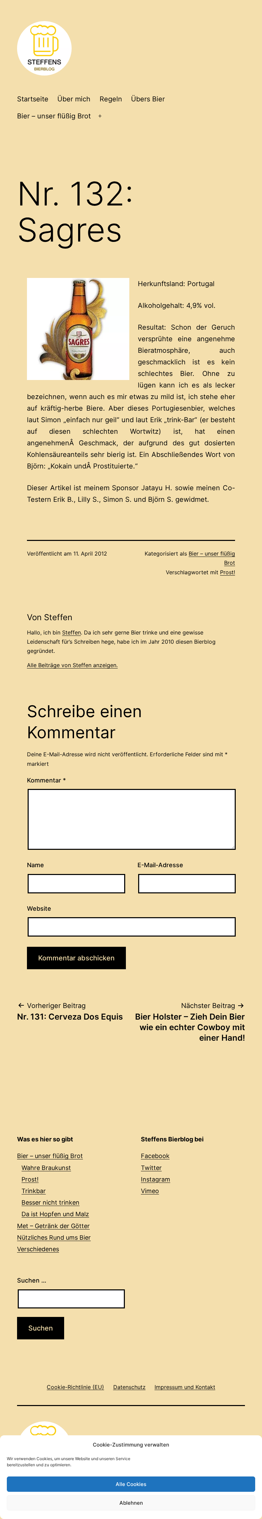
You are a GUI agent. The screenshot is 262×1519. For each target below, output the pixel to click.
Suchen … (31, 1280)
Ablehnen (131, 1503)
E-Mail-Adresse (160, 865)
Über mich (73, 99)
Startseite (32, 99)
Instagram (155, 1179)
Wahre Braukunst (46, 1167)
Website (39, 908)
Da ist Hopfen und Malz (55, 1214)
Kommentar (46, 780)
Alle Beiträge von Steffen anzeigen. (72, 665)
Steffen (71, 632)
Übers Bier (148, 99)
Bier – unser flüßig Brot (54, 116)
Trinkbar (33, 1190)
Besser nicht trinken (50, 1202)
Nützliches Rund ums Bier (54, 1237)
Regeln (111, 99)
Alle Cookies (131, 1484)
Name (35, 865)
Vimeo (150, 1190)
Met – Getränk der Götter (53, 1225)
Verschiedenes (38, 1249)
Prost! (227, 572)
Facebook (155, 1155)
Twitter (151, 1167)
